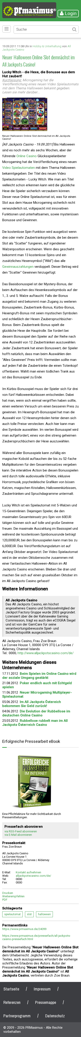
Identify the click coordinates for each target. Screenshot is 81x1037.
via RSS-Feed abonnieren (20, 831)
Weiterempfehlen (13, 896)
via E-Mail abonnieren (18, 834)
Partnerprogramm (17, 1016)
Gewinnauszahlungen (18, 267)
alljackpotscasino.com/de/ (33, 875)
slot (29, 914)
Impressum (42, 989)
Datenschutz (55, 1016)
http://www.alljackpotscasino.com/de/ (46, 653)
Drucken (7, 893)
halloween (44, 914)
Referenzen (11, 1002)
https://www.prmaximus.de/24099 (24, 929)
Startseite (11, 989)
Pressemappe (45, 1002)
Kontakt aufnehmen (28, 872)
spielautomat (12, 914)
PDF (4, 899)
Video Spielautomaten (18, 168)
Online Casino (26, 156)
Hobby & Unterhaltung (47, 46)
